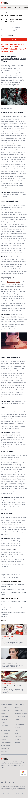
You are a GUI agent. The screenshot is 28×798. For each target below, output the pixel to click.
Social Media (4, 716)
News (9, 7)
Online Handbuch (20, 716)
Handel (14, 7)
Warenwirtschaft (5, 745)
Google (3, 722)
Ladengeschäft (5, 710)
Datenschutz (18, 739)
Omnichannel (4, 725)
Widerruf (17, 742)
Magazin (3, 7)
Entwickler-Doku (19, 710)
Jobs (16, 730)
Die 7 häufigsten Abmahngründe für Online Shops (18, 29)
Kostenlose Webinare (21, 713)
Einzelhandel (4, 736)
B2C (2, 623)
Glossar (3, 620)
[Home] (2, 29)
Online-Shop (4, 707)
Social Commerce (6, 742)
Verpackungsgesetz (13, 282)
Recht (20, 7)
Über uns (17, 727)
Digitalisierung (5, 748)
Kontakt (17, 707)
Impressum (18, 736)
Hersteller (3, 739)
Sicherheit (4, 751)
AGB (16, 733)
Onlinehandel (4, 733)
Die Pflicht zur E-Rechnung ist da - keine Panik (13, 589)
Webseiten (4, 713)
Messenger (4, 719)
